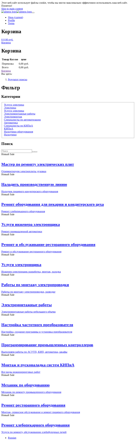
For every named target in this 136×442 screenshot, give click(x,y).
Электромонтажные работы (19, 113)
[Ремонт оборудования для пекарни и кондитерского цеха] (68, 197)
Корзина (6, 70)
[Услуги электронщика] (68, 257)
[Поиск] (36, 151)
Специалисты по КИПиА (18, 125)
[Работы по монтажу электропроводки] (68, 277)
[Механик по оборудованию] (68, 378)
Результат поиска (17, 79)
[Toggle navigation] (33, 12)
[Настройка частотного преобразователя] (68, 317)
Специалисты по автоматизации (22, 119)
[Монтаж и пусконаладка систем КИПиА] (68, 357)
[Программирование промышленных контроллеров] (68, 337)
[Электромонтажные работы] (68, 297)
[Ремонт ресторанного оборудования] (68, 398)
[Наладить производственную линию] (68, 177)
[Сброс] (33, 151)
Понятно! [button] (6, 5)
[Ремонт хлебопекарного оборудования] (68, 418)
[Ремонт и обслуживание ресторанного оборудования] (68, 237)
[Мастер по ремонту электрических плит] (68, 157)
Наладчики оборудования (18, 131)
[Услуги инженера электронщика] (68, 217)
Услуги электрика (14, 104)
